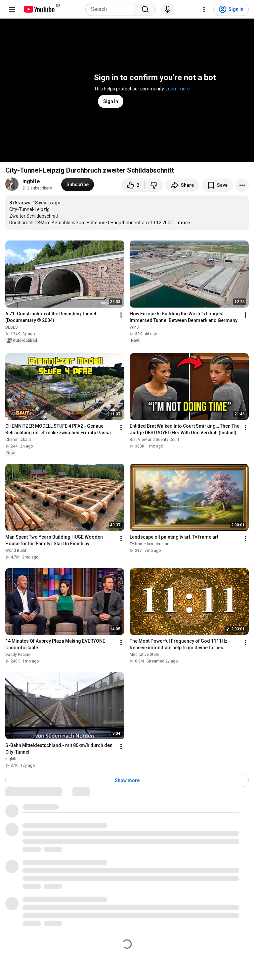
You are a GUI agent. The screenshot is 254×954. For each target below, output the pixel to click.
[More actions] (242, 185)
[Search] (145, 9)
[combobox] (112, 9)
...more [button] (182, 222)
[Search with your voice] (167, 9)
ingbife (31, 181)
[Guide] (12, 9)
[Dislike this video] (154, 185)
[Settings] (204, 9)
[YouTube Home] (39, 9)
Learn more (178, 88)
